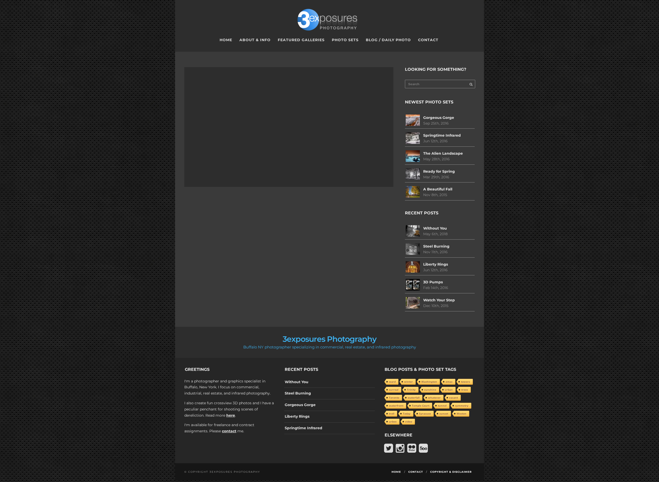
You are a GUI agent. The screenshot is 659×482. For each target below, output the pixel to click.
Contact (428, 40)
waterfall (414, 397)
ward (392, 381)
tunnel (442, 405)
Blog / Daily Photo (388, 40)
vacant (453, 397)
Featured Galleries (301, 40)
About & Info (255, 40)
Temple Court (420, 405)
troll (391, 413)
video (408, 421)
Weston (461, 413)
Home (226, 40)
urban (449, 389)
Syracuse (425, 413)
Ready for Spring (439, 171)
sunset (443, 413)
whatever (434, 397)
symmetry (462, 405)
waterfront (396, 405)
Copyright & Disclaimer (451, 472)
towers (465, 381)
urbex (393, 421)
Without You (435, 228)
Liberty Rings (435, 264)
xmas (449, 381)
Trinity (411, 389)
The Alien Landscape (443, 153)
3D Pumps (433, 282)
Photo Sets (345, 40)
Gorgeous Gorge (438, 117)
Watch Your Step (439, 300)
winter (408, 381)
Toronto (394, 397)
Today (407, 413)
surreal (393, 389)
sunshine (430, 389)
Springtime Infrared (442, 135)
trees (464, 389)
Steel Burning (436, 246)
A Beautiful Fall (437, 189)
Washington (429, 381)
